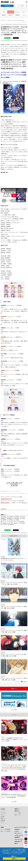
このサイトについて (19, 835)
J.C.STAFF (4, 524)
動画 (3, 15)
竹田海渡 (4, 523)
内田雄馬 (22, 521)
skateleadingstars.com (6, 498)
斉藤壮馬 (4, 518)
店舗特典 (17, 15)
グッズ (24, 15)
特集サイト (3, 818)
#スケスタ (24, 502)
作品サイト (17, 810)
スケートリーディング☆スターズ (9, 521)
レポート (24, 12)
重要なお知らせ (18, 833)
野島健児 (17, 516)
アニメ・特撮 (18, 812)
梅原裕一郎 (11, 518)
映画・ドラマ (18, 814)
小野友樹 (23, 523)
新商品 (2, 827)
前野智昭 (4, 519)
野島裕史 (4, 516)
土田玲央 (17, 519)
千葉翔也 (11, 519)
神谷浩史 (12, 524)
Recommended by (17, 681)
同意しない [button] (14, 856)
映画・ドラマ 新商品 (5, 831)
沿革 (16, 843)
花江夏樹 (11, 516)
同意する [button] (14, 858)
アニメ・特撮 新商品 (5, 829)
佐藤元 (17, 518)
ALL (4, 12)
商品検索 (6, 5)
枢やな (16, 523)
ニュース (11, 12)
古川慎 (23, 516)
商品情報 (17, 831)
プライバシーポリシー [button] (17, 853)
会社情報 (17, 837)
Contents (3, 808)
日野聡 (23, 518)
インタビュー (17, 12)
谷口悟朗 (11, 523)
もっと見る (14, 709)
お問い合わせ (18, 841)
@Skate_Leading (5, 502)
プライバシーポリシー (20, 839)
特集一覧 (11, 15)
